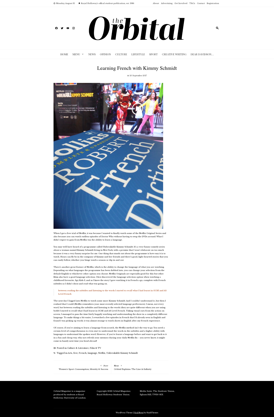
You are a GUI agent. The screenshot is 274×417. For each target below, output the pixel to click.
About (156, 3)
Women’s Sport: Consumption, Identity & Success (83, 367)
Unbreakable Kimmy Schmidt (122, 353)
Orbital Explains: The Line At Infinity (132, 367)
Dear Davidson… (202, 54)
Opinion (105, 54)
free (75, 353)
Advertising (167, 3)
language (92, 353)
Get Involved (181, 3)
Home (64, 54)
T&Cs (192, 3)
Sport (153, 54)
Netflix (101, 353)
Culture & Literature (78, 348)
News (92, 54)
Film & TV (95, 348)
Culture (121, 54)
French (82, 353)
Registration (213, 3)
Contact (201, 3)
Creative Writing (174, 54)
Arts (70, 353)
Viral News (138, 413)
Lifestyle (138, 54)
